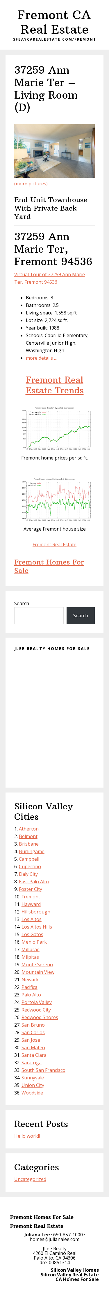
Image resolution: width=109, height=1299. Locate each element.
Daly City (28, 874)
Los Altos (32, 919)
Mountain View (38, 972)
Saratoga (32, 1062)
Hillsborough (36, 912)
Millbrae (31, 949)
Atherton (29, 829)
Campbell (29, 859)
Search (21, 603)
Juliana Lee (37, 1234)
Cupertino (30, 866)
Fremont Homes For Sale (49, 566)
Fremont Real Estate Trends (55, 385)
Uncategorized (30, 1179)
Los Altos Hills (37, 927)
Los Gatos (32, 934)
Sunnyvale (33, 1077)
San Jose (31, 1040)
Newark (30, 979)
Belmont (28, 836)
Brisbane (29, 844)
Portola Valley (37, 1002)
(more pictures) (31, 183)
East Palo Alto (34, 881)
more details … (41, 358)
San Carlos (33, 1032)
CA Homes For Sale (77, 1279)
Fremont (31, 896)
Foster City (30, 889)
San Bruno (33, 1025)
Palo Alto (31, 995)
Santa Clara (34, 1055)
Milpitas (30, 957)
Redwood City (36, 1010)
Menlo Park (34, 942)
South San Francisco (43, 1070)
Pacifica (29, 987)
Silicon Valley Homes (75, 1270)
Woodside (32, 1093)
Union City (33, 1085)
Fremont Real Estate (54, 544)
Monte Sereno (37, 964)
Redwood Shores (40, 1017)
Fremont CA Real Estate (54, 22)
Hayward (31, 904)
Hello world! (27, 1136)
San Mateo (33, 1047)
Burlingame (31, 851)
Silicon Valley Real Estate (70, 1274)
